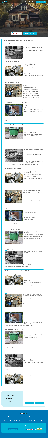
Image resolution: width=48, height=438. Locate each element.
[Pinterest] (17, 429)
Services (22, 1)
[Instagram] (13, 429)
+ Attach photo (29, 402)
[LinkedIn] (15, 429)
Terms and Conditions (13, 420)
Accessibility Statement (24, 420)
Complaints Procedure (34, 420)
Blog (25, 1)
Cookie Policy (29, 420)
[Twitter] (11, 429)
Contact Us (33, 1)
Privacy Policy (18, 420)
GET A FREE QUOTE (30, 33)
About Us (29, 1)
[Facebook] (9, 429)
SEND (39, 402)
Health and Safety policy (41, 420)
